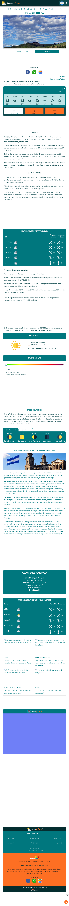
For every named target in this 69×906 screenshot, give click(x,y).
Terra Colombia (34, 838)
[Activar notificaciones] (66, 902)
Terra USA (10, 843)
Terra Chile (10, 838)
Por (62, 76)
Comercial (30, 850)
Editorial (39, 850)
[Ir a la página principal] (11, 3)
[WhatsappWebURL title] (34, 72)
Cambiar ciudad (22, 51)
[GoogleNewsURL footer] (40, 881)
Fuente (57, 79)
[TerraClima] (62, 3)
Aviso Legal (24, 865)
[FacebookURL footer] (28, 881)
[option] (13, 111)
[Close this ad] (67, 895)
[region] (34, 60)
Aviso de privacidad (35, 865)
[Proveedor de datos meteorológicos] (34, 890)
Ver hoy (47, 51)
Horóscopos (34, 843)
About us (45, 865)
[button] (66, 3)
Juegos (59, 843)
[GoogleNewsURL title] (40, 72)
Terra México (57, 838)
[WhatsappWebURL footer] (34, 881)
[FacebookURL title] (28, 72)
